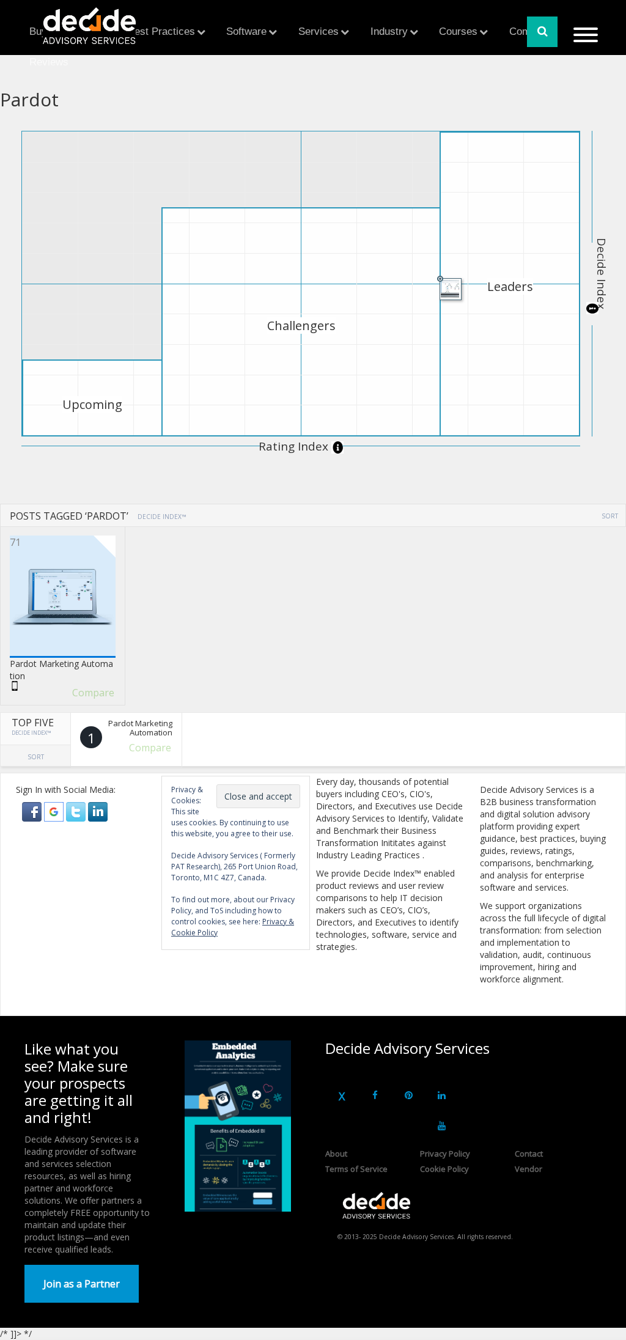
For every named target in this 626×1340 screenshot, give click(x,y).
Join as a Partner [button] (81, 1283)
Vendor (528, 1168)
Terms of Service (356, 1168)
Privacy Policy (445, 1153)
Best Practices (161, 31)
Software (246, 31)
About (336, 1153)
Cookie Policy (444, 1168)
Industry (389, 31)
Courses (458, 31)
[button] (33, 811)
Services (318, 31)
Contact (529, 1153)
